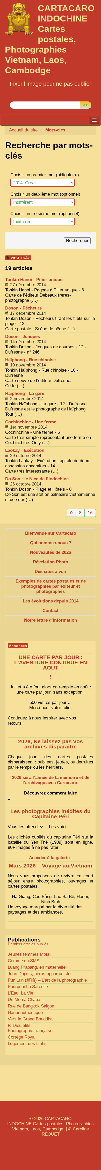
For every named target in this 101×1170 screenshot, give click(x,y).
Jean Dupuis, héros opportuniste (39, 973)
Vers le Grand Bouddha (30, 1019)
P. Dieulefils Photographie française (30, 1028)
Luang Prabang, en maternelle (37, 967)
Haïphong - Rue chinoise (30, 359)
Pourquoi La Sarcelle (28, 986)
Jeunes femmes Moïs (28, 954)
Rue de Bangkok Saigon (31, 1006)
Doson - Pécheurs (23, 308)
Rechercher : (22, 97)
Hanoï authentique (25, 1012)
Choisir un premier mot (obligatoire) (44, 174)
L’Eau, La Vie (20, 993)
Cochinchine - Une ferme (30, 422)
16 (90, 512)
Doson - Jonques (22, 336)
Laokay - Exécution (24, 450)
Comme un (23, 960)
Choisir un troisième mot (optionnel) (45, 213)
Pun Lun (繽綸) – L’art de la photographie (47, 980)
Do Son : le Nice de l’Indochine (37, 478)
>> (85, 104)
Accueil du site (23, 130)
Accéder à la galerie (49, 857)
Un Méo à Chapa (24, 999)
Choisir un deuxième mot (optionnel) (45, 194)
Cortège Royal (21, 1037)
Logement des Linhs (27, 1043)
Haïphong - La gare (24, 393)
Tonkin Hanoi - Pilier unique (33, 279)
